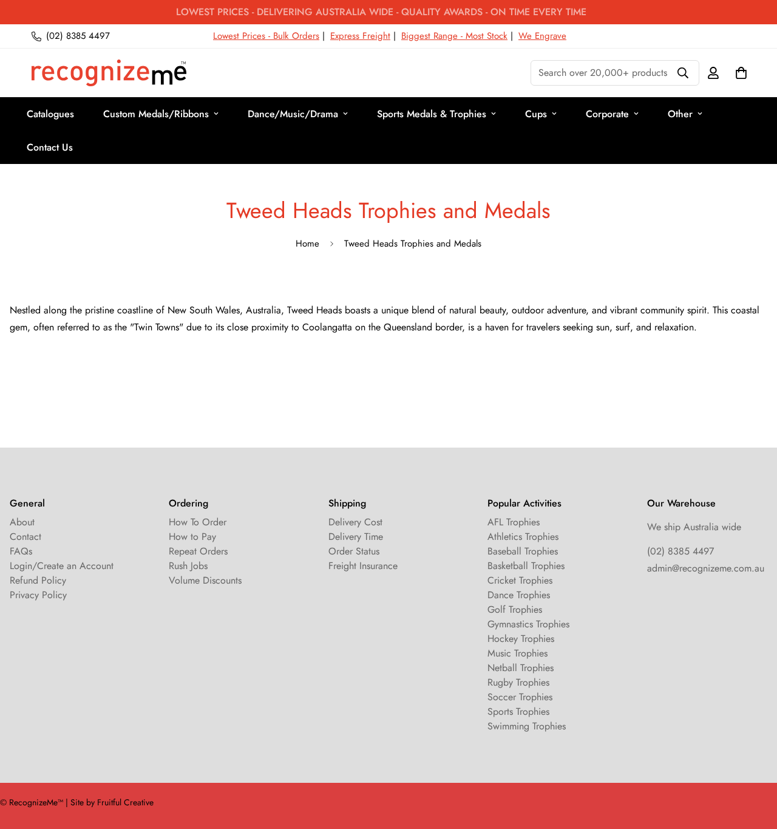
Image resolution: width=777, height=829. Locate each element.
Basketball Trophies (526, 566)
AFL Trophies (513, 522)
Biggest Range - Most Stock (454, 36)
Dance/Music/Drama (293, 114)
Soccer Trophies (519, 697)
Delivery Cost (355, 522)
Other (680, 114)
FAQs (21, 551)
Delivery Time (355, 537)
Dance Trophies (518, 595)
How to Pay (192, 537)
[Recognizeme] (109, 72)
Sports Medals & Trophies (431, 114)
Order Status (353, 551)
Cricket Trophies (519, 580)
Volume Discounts (205, 580)
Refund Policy (38, 580)
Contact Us (50, 147)
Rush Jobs (188, 566)
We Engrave (542, 36)
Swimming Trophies (526, 726)
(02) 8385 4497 (680, 551)
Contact (25, 537)
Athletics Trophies (522, 537)
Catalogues (50, 114)
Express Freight (360, 36)
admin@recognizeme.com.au (705, 568)
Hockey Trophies (520, 639)
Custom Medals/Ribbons (156, 114)
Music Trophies (517, 653)
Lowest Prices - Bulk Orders (266, 36)
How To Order (197, 522)
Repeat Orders (198, 551)
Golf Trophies (514, 609)
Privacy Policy (38, 595)
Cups (536, 114)
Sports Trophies (518, 711)
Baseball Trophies (522, 551)
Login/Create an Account (62, 566)
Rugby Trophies (518, 682)
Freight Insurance (363, 566)
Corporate (607, 114)
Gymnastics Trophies (528, 624)
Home (307, 243)
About (22, 522)
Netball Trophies (520, 668)
